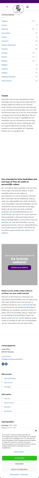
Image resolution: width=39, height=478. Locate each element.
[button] (36, 431)
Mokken (4, 73)
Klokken (4, 65)
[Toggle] (36, 21)
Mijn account (8, 382)
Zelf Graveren (7, 81)
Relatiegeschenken (9, 77)
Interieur (5, 49)
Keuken (4, 57)
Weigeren (19, 464)
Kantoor (4, 53)
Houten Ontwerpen (9, 45)
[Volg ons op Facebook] (3, 364)
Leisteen (5, 69)
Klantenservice (9, 403)
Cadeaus (5, 21)
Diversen (5, 29)
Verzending (8, 411)
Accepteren (19, 458)
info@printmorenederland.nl (12, 359)
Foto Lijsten (6, 33)
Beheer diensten (19, 451)
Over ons (7, 398)
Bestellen (7, 407)
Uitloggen (7, 387)
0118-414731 (6, 356)
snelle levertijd (26, 305)
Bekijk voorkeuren (19, 469)
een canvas (25, 214)
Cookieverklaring (14, 474)
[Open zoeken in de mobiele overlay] (20, 2)
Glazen (4, 37)
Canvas (4, 25)
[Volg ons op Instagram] (6, 364)
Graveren (5, 41)
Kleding (4, 61)
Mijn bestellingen (10, 378)
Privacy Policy (24, 474)
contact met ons (13, 318)
